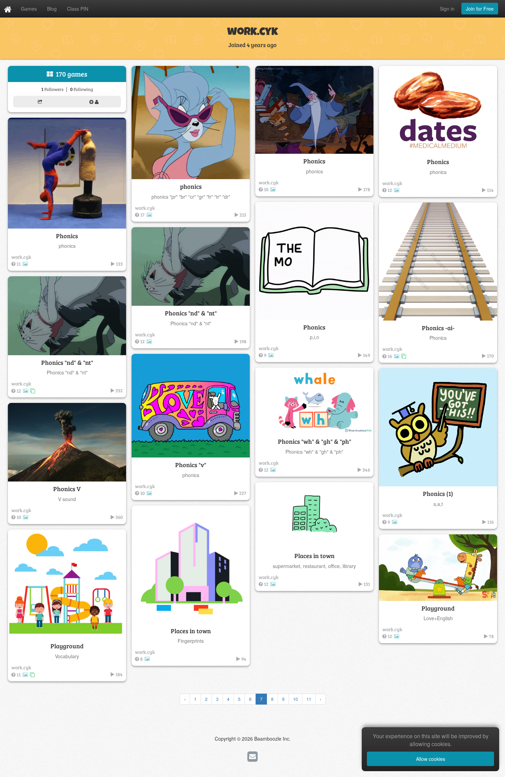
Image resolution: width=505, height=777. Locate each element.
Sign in (447, 8)
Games (29, 8)
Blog (52, 8)
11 (308, 699)
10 (295, 699)
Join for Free (480, 8)
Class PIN (77, 8)
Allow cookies (430, 758)
